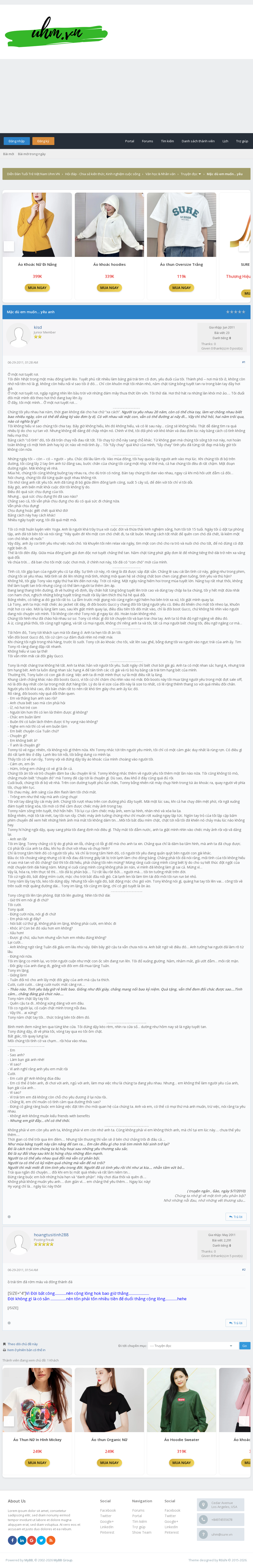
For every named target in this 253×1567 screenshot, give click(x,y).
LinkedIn (171, 1527)
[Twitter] (41, 1540)
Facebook (172, 1510)
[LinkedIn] (22, 1540)
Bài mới (8, 154)
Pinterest (172, 1532)
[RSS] (50, 1540)
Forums (147, 141)
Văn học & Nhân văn (160, 174)
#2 (243, 1269)
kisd (38, 327)
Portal (129, 141)
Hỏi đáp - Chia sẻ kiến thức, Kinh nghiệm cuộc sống (102, 174)
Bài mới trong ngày (32, 154)
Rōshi (223, 1560)
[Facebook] (12, 1540)
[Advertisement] (126, 96)
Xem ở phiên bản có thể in (26, 1350)
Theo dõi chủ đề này (23, 1344)
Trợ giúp (242, 141)
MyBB (28, 1560)
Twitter (170, 1515)
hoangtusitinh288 (51, 1234)
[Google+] (31, 1540)
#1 (243, 362)
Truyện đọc (189, 174)
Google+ (171, 1521)
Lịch (225, 141)
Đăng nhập (17, 141)
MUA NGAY (37, 287)
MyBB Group (63, 1560)
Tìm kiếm (167, 141)
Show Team (141, 1532)
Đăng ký (43, 141)
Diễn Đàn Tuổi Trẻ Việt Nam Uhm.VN (33, 174)
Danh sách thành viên (198, 141)
